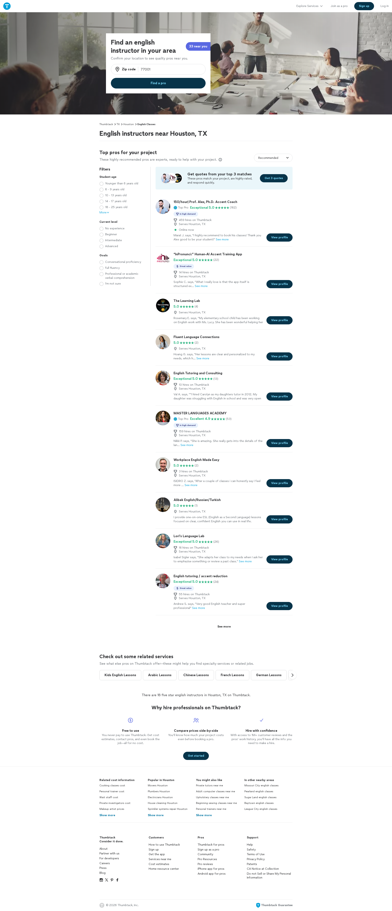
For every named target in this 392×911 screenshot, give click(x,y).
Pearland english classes (258, 791)
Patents (252, 864)
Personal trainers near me (211, 809)
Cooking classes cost (112, 785)
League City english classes (260, 809)
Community (205, 854)
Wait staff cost (108, 797)
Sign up (154, 849)
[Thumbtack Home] (7, 6)
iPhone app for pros (211, 869)
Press (103, 868)
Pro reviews (205, 864)
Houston (128, 124)
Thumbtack (106, 124)
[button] (181, 207)
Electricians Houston (160, 797)
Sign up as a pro (208, 849)
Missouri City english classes (261, 785)
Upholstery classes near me (212, 797)
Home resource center (164, 869)
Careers (104, 863)
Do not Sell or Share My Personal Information (269, 876)
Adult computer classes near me (215, 791)
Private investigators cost (114, 803)
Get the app (157, 854)
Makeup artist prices (111, 809)
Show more (107, 815)
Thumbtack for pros (211, 844)
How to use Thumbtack (164, 844)
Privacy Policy (256, 859)
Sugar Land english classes (260, 797)
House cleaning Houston (162, 803)
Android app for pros (212, 873)
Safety (251, 849)
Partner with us (109, 853)
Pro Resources (207, 859)
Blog (102, 873)
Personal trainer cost (111, 791)
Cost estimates (159, 864)
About (103, 848)
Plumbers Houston (159, 791)
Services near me (160, 859)
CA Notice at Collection (263, 869)
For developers (109, 858)
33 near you (198, 46)
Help (250, 844)
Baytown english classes (259, 803)
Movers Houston (158, 785)
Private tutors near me (209, 785)
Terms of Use (256, 854)
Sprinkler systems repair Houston (167, 809)
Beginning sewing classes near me (216, 803)
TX (118, 124)
